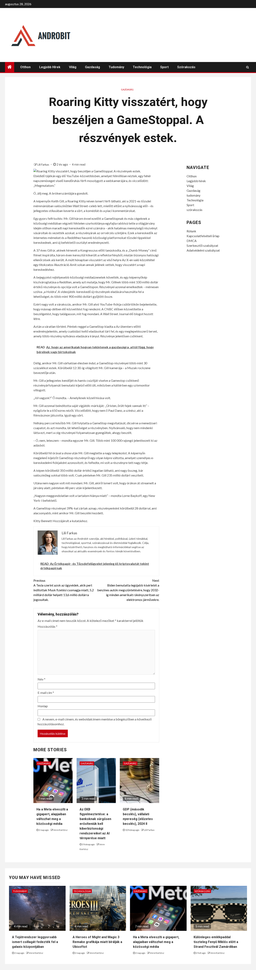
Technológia (142, 67)
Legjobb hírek (49, 67)
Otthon (25, 67)
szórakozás (186, 67)
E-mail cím (46, 692)
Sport (164, 67)
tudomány (116, 67)
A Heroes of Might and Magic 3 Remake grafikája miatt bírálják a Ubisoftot (97, 942)
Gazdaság (92, 67)
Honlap (43, 706)
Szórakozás (202, 891)
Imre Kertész (60, 829)
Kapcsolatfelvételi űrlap (203, 236)
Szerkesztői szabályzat (202, 245)
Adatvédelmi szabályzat (203, 250)
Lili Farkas (43, 164)
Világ (72, 67)
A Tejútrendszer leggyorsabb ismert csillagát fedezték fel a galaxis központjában (35, 942)
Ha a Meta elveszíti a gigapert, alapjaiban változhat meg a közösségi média (156, 942)
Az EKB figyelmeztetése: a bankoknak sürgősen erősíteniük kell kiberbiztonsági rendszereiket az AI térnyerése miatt (95, 823)
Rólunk (191, 231)
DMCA (192, 241)
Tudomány (20, 891)
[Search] (247, 67)
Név (41, 679)
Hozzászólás (47, 626)
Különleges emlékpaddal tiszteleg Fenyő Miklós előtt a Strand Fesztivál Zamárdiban (216, 942)
